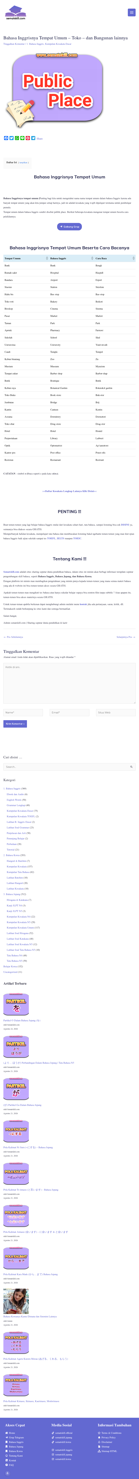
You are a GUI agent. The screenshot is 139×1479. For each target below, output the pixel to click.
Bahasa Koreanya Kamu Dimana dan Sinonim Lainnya (30, 1316)
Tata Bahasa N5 (14, 960)
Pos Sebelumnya (13, 636)
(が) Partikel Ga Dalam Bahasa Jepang (22, 1105)
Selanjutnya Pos (126, 636)
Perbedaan (12, 844)
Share (40, 138)
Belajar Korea (10, 966)
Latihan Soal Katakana (18, 938)
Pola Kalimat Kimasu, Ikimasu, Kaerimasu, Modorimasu (31, 1401)
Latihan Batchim (15, 877)
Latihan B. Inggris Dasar (19, 821)
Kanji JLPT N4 (14, 905)
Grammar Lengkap (16, 805)
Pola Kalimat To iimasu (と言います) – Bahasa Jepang (30, 1189)
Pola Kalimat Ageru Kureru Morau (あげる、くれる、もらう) (35, 1358)
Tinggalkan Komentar (14, 43)
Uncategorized (10, 972)
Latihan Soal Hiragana (17, 933)
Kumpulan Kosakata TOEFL (21, 816)
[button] (47, 258)
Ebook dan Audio (15, 794)
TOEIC (77, 538)
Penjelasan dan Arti (16, 833)
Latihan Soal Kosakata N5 (19, 944)
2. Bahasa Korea (11, 855)
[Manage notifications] (7, 1473)
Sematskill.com (11, 572)
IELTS (60, 538)
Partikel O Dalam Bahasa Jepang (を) (21, 1020)
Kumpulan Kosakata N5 (18, 922)
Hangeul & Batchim (16, 860)
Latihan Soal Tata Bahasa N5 (21, 949)
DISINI (125, 524)
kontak (83, 604)
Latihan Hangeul (15, 883)
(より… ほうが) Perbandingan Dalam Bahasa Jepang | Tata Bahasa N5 (38, 1062)
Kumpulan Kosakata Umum (20, 927)
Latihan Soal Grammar (18, 827)
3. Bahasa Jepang (11, 894)
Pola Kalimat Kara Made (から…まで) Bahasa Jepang (30, 1274)
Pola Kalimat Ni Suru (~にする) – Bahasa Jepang (28, 1147)
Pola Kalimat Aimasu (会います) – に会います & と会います (35, 1231)
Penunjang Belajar (15, 838)
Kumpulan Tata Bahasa (18, 872)
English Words (14, 799)
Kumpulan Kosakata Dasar (58, 43)
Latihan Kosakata (15, 888)
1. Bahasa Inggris (35, 43)
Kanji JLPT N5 (14, 911)
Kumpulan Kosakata (17, 866)
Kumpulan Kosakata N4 (18, 916)
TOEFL (51, 538)
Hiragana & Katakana (17, 899)
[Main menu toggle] (132, 12)
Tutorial (10, 849)
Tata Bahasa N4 (14, 955)
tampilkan (23, 162)
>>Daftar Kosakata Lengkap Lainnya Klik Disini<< (69, 491)
